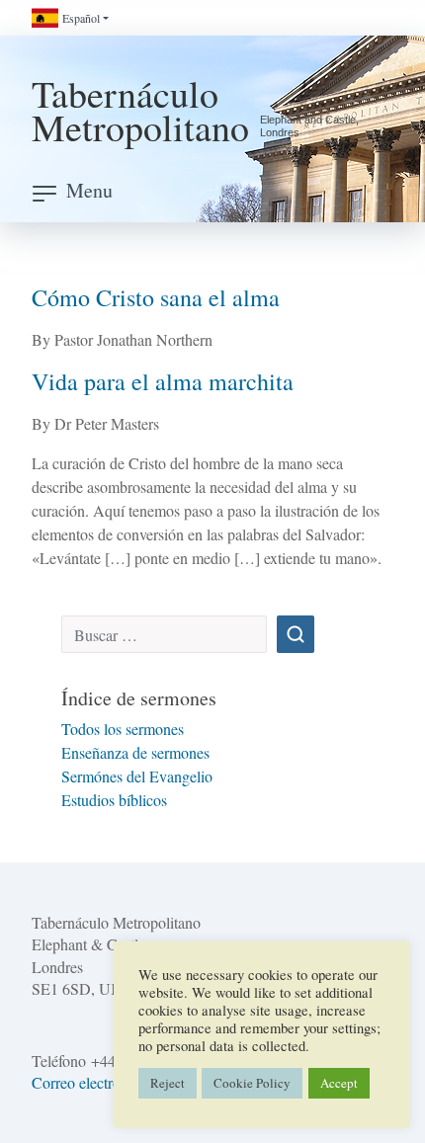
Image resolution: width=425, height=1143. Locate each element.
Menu (89, 190)
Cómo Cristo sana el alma (156, 297)
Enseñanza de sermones (135, 752)
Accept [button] (339, 1083)
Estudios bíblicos (114, 799)
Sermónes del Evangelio (136, 776)
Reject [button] (167, 1083)
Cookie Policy (252, 1083)
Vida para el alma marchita (163, 381)
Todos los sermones (122, 728)
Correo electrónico (89, 1082)
